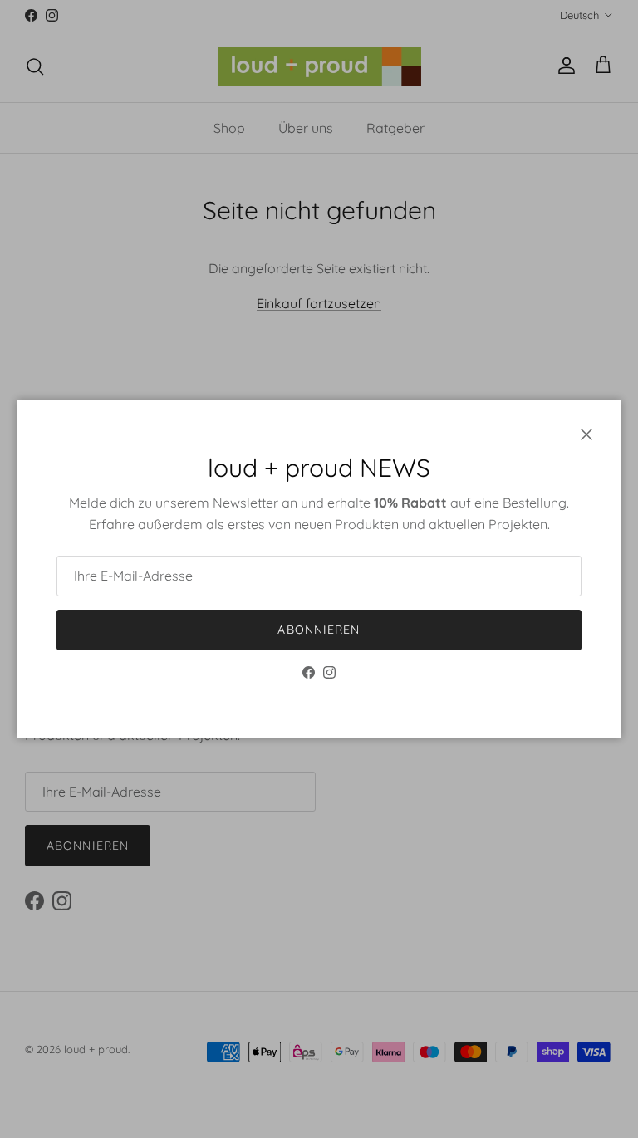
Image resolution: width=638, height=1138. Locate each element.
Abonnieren (318, 629)
